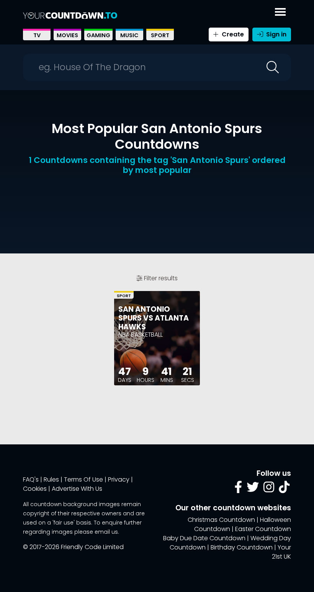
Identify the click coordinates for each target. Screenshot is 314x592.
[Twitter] (252, 489)
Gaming (98, 35)
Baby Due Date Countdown (204, 538)
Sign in (275, 34)
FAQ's (31, 479)
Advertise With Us (77, 488)
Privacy (118, 479)
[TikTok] (284, 489)
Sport (160, 35)
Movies (67, 35)
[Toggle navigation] (280, 10)
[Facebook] (238, 489)
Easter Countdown (263, 529)
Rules (51, 479)
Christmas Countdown (221, 519)
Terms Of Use (83, 479)
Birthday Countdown (242, 547)
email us (106, 532)
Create (232, 34)
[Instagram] (269, 489)
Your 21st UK (281, 552)
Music (129, 35)
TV (37, 35)
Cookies (35, 488)
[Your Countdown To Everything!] (70, 15)
